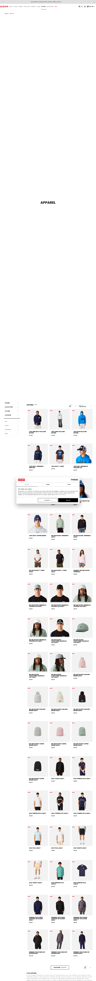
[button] (10, 6)
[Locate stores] (79, 6)
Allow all (68, 500)
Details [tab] (48, 484)
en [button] (92, 6)
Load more (59, 967)
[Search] (82, 6)
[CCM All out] (4, 6)
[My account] (85, 6)
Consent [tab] (27, 484)
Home (6, 13)
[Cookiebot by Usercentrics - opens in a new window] (72, 480)
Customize (47, 500)
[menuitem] (10, 6)
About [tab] (69, 484)
